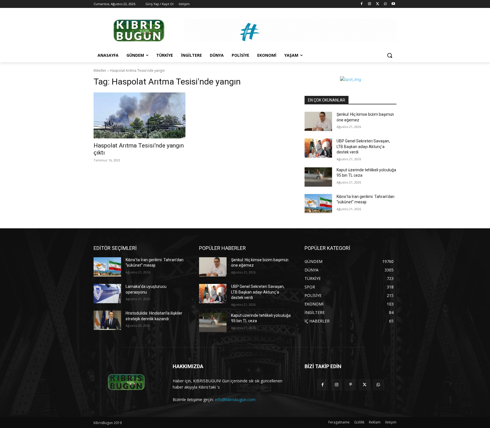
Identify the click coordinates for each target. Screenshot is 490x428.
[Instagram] (369, 4)
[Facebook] (361, 4)
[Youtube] (393, 4)
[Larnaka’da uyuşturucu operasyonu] (107, 293)
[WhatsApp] (385, 4)
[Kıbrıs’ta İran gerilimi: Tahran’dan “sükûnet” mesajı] (318, 203)
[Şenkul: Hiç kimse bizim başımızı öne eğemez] (318, 121)
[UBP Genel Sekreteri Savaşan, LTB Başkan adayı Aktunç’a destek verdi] (318, 148)
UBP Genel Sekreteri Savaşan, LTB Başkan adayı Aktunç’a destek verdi (363, 146)
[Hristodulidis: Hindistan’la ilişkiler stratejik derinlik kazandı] (107, 320)
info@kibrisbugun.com (235, 399)
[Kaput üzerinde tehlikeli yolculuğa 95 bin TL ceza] (318, 177)
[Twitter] (377, 4)
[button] (389, 55)
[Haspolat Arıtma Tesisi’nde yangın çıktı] (139, 115)
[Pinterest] (350, 384)
